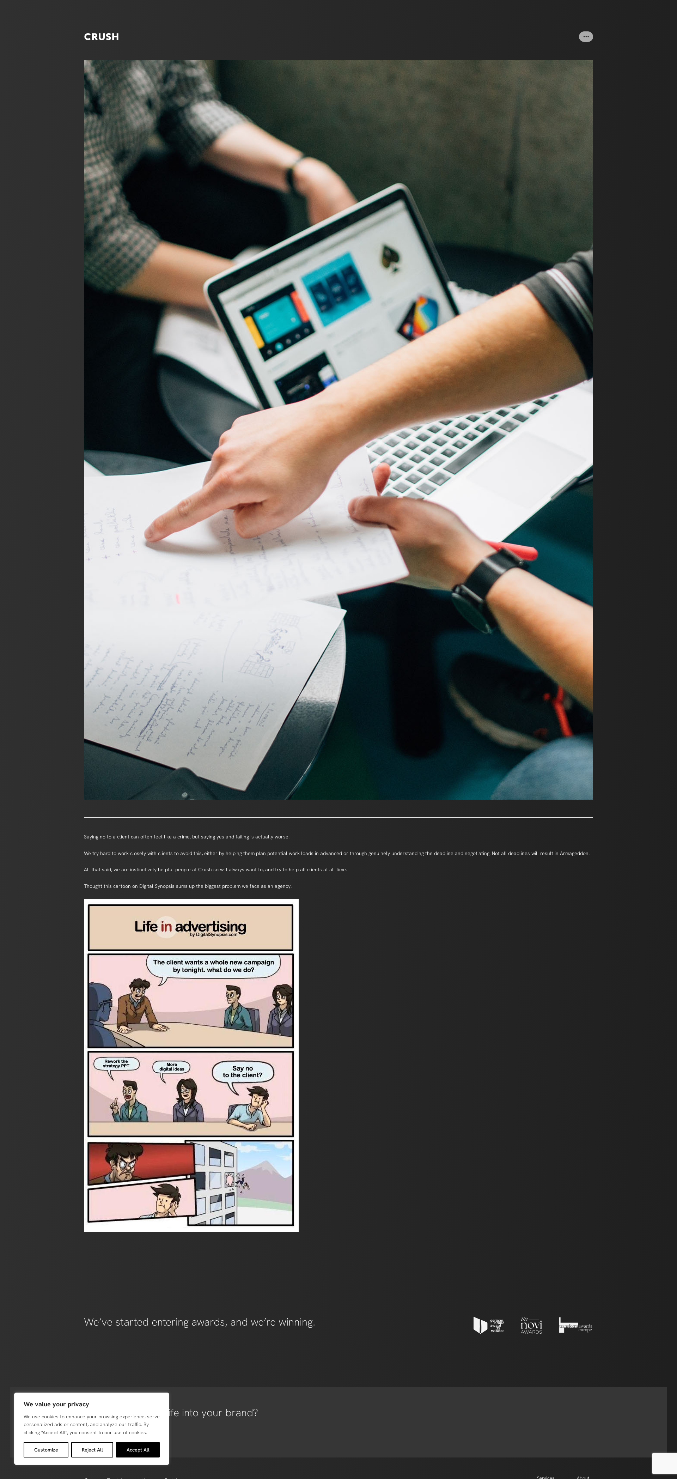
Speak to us (96, 1434)
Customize (46, 1450)
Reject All (92, 1450)
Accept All (138, 1450)
